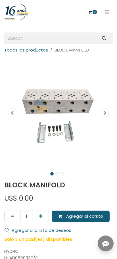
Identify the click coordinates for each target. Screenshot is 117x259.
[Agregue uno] (41, 216)
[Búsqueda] (104, 38)
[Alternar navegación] (107, 12)
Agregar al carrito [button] (84, 216)
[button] (12, 112)
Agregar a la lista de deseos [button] (41, 230)
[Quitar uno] (12, 216)
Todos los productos (26, 50)
